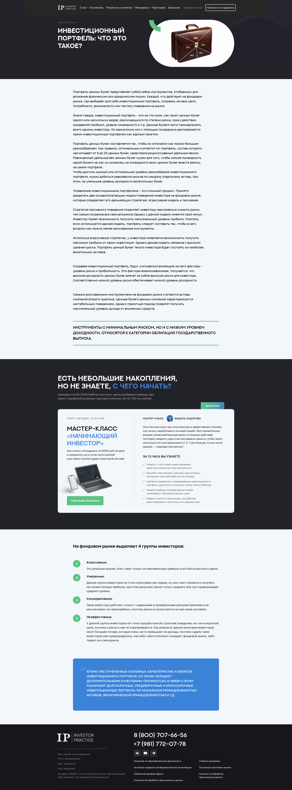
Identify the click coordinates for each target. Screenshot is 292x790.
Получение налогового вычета (215, 767)
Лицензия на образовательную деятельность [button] (157, 761)
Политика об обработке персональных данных (158, 780)
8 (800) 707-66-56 (160, 735)
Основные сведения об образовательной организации (162, 767)
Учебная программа (209, 761)
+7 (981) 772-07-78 (160, 744)
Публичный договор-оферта (148, 774)
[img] (75, 737)
